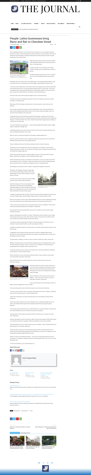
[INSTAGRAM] (47, 463)
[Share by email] (23, 350)
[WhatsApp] (20, 47)
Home (11, 35)
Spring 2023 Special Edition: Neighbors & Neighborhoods (31, 35)
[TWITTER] (52, 463)
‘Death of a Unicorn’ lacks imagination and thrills (29, 29)
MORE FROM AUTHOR (25, 433)
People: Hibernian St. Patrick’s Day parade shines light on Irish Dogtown (45, 427)
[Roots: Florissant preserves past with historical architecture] (49, 441)
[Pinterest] (17, 47)
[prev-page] (11, 451)
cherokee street (17, 410)
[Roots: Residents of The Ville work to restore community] (33, 441)
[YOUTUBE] (39, 463)
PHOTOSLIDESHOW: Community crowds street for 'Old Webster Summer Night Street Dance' (32, 394)
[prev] (77, 29)
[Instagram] (78, 1)
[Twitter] (80, 1)
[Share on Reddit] (16, 350)
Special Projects (16, 35)
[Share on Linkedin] (21, 350)
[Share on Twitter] (13, 350)
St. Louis (30, 410)
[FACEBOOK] (43, 463)
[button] (79, 26)
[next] (79, 29)
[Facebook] (76, 1)
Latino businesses (24, 410)
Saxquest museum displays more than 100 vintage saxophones (46, 374)
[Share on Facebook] (11, 350)
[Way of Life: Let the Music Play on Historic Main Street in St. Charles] (17, 441)
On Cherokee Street (14, 372)
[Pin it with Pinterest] (18, 350)
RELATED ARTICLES (15, 433)
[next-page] (13, 451)
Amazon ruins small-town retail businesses (20, 401)
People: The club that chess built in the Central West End (20, 427)
